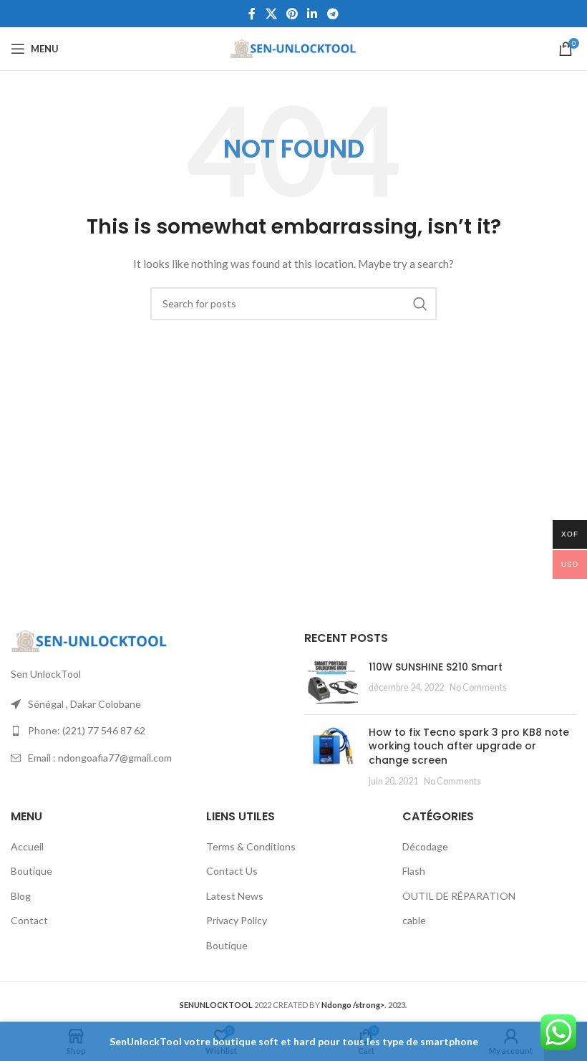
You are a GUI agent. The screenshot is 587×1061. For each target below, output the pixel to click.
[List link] (147, 731)
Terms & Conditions (251, 846)
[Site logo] (294, 48)
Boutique (31, 871)
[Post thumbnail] (331, 682)
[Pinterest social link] (291, 13)
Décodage (425, 846)
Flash (413, 871)
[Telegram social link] (332, 13)
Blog (21, 896)
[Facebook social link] (252, 13)
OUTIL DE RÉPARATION (458, 896)
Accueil (27, 846)
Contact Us (232, 871)
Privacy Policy (236, 920)
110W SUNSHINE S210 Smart (436, 667)
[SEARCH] (420, 303)
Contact (29, 920)
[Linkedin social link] (312, 13)
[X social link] (271, 13)
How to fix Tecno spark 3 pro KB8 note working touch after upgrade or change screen (469, 746)
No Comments (478, 687)
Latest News (234, 896)
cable (414, 920)
